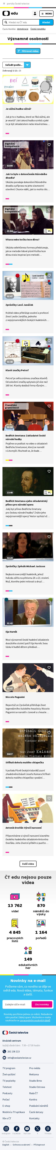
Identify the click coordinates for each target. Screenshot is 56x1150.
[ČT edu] (10, 15)
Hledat (46, 22)
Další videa (28, 863)
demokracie (22, 28)
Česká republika (37, 28)
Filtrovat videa (30, 51)
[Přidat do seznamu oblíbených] (49, 79)
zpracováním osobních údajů (35, 1020)
